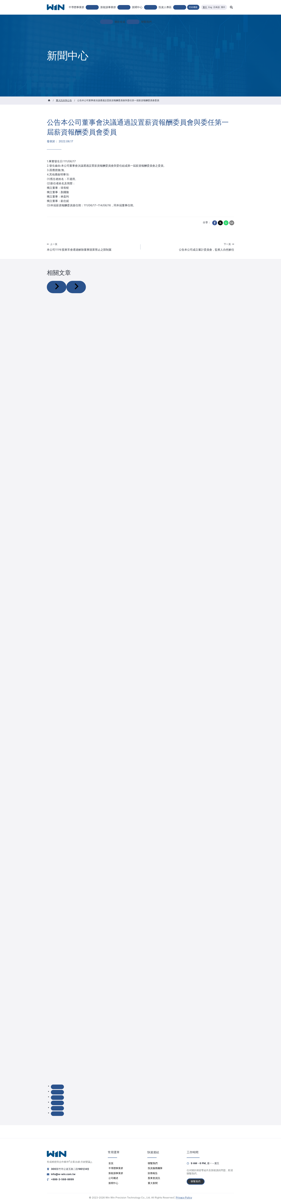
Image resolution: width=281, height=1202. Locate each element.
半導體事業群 (115, 1168)
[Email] (231, 222)
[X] (220, 222)
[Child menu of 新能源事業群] (123, 7)
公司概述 (113, 1178)
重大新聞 (153, 1183)
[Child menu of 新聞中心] (150, 7)
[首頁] (49, 100)
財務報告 (153, 1173)
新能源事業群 (115, 1173)
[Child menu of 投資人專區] (179, 7)
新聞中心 (113, 1183)
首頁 (110, 1163)
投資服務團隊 (155, 1168)
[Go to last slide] (56, 287)
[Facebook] (214, 222)
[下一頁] (76, 287)
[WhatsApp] (226, 222)
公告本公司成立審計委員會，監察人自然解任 (206, 247)
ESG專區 (193, 7)
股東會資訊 (154, 1178)
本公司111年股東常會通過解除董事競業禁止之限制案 (79, 247)
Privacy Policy (184, 1197)
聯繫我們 (146, 21)
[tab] (57, 1087)
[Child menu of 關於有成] (133, 21)
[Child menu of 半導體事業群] (92, 7)
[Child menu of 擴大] (106, 21)
